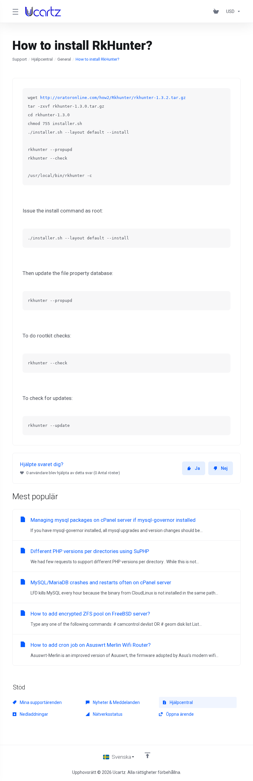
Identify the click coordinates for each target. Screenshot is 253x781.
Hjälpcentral (42, 59)
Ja (197, 468)
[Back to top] (147, 755)
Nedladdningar (33, 714)
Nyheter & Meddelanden (116, 702)
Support (19, 59)
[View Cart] (217, 11)
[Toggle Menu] (15, 11)
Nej (224, 468)
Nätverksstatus (107, 714)
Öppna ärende (179, 714)
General (64, 59)
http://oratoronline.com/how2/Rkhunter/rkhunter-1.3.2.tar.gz (114, 97)
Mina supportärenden (40, 702)
